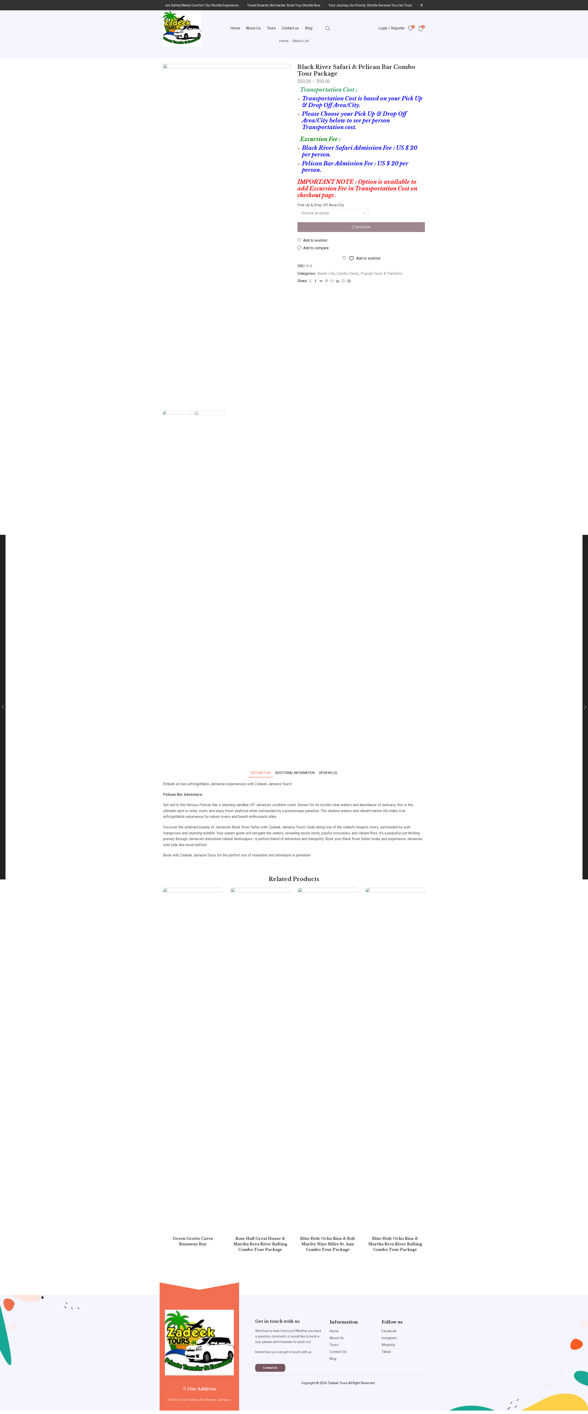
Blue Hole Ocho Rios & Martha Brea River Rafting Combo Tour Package (395, 1244)
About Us (253, 28)
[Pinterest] (326, 281)
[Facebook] (315, 281)
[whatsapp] (343, 281)
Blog (308, 28)
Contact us (290, 28)
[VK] (321, 281)
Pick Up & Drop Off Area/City (320, 205)
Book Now (363, 227)
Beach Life (326, 273)
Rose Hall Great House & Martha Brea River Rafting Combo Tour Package (260, 1244)
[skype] (348, 281)
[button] (270, 1368)
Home (235, 28)
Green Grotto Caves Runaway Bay (193, 1241)
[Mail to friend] (332, 281)
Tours (271, 28)
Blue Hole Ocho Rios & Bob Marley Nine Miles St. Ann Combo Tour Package (327, 1244)
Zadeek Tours (338, 1383)
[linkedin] (337, 281)
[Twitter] (310, 281)
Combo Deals (348, 273)
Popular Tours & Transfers (381, 273)
